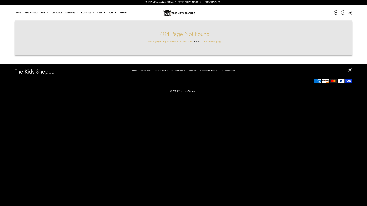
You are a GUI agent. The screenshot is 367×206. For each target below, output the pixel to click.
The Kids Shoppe (34, 71)
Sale (43, 12)
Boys (111, 12)
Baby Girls (86, 12)
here (196, 41)
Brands (123, 12)
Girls (100, 12)
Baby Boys (70, 12)
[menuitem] (19, 12)
